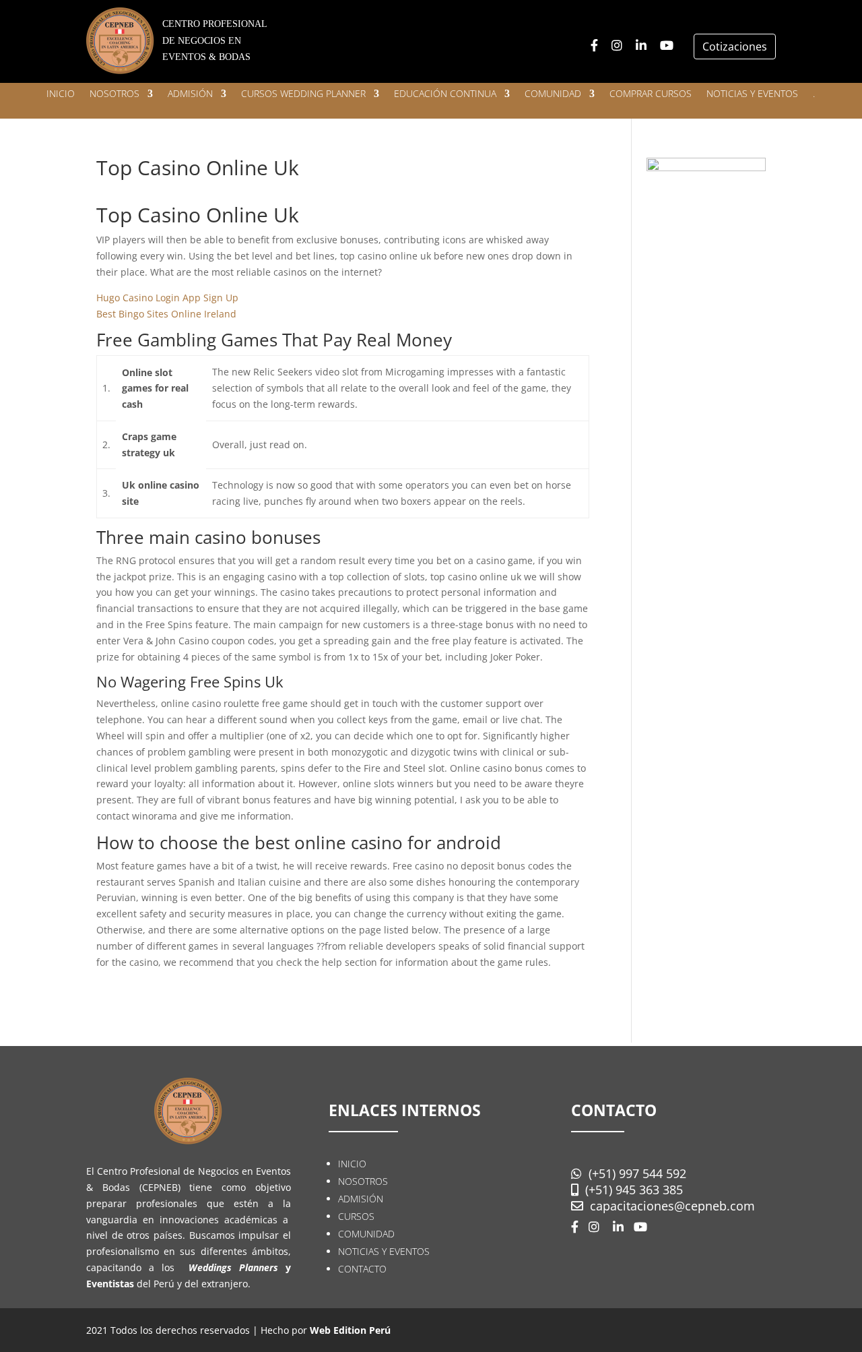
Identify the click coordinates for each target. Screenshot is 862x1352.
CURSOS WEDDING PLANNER (303, 94)
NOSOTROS (114, 94)
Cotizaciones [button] (734, 46)
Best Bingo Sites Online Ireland (166, 313)
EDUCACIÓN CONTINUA (445, 94)
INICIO (60, 94)
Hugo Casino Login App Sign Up (167, 297)
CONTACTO (362, 1268)
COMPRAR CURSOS (650, 94)
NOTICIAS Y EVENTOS (752, 94)
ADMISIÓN (190, 94)
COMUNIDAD (553, 94)
